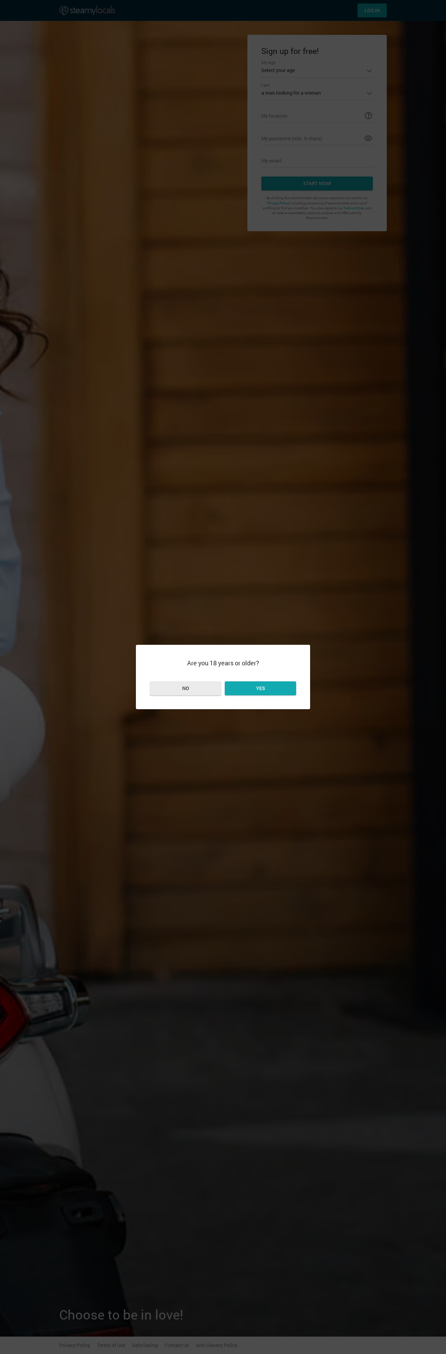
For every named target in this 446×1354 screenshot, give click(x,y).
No (185, 688)
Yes (260, 688)
